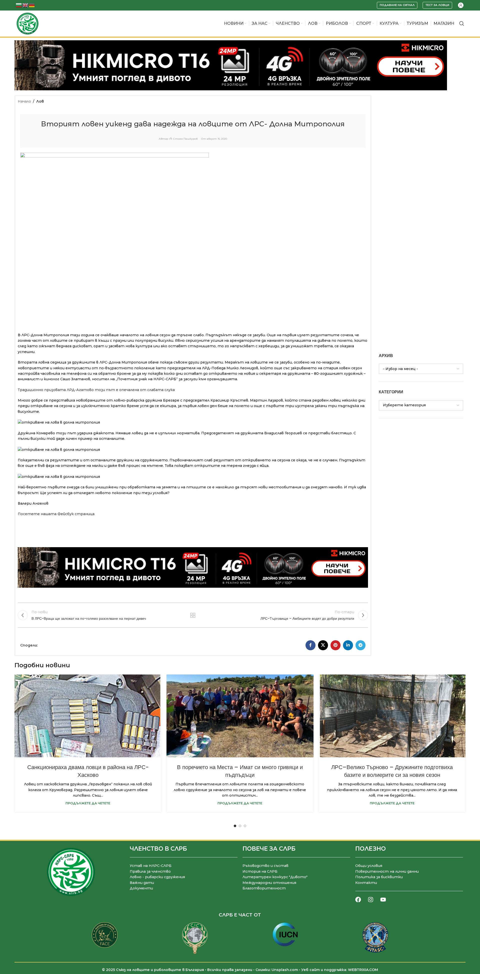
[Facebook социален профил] (311, 645)
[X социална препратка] (323, 645)
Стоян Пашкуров (185, 139)
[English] (25, 5)
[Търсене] (462, 24)
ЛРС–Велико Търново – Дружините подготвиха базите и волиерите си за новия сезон (392, 771)
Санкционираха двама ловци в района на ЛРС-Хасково (88, 771)
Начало (24, 101)
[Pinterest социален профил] (335, 645)
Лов (40, 101)
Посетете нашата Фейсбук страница (56, 514)
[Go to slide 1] (235, 826)
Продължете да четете (88, 803)
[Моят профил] (461, 5)
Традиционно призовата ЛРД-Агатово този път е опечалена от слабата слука (96, 390)
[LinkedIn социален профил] (348, 645)
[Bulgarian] (19, 5)
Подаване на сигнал (397, 5)
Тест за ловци (437, 5)
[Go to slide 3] (245, 826)
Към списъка (193, 615)
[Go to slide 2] (240, 826)
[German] (32, 5)
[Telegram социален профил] (361, 645)
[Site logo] (27, 23)
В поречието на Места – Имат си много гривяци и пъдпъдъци (240, 771)
